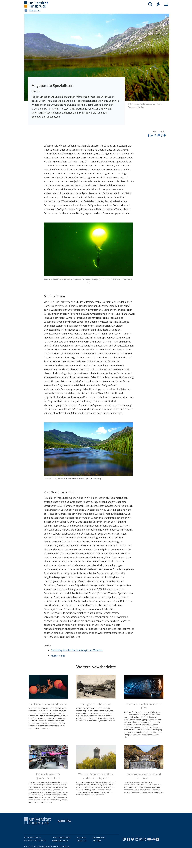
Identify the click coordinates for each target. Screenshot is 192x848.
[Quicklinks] (158, 4)
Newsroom (34, 10)
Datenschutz (81, 840)
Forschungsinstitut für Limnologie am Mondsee (77, 650)
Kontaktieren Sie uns (60, 840)
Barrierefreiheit (99, 837)
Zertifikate (97, 840)
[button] (149, 135)
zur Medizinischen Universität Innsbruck (57, 846)
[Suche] (150, 4)
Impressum (81, 837)
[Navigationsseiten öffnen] (26, 10)
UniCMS (34, 846)
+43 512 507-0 (64, 837)
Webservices (40, 846)
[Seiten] (166, 4)
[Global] (158, 4)
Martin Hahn (58, 655)
